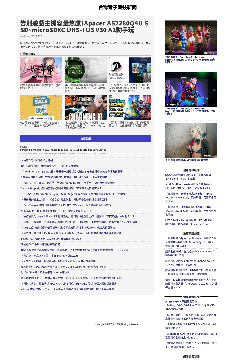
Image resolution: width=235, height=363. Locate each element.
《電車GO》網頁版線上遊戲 (37, 160)
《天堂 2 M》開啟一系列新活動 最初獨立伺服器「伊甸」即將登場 (58, 261)
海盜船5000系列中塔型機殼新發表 (40, 244)
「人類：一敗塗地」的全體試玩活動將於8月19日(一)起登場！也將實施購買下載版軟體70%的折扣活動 (79, 222)
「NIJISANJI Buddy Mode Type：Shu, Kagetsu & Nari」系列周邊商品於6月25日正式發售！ (74, 194)
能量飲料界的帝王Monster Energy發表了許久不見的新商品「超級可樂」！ (190, 262)
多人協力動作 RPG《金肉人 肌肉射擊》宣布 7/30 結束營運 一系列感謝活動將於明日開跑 (71, 278)
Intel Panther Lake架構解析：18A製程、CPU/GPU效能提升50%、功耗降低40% (189, 186)
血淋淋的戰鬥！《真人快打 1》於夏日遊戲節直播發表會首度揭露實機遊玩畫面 (190, 316)
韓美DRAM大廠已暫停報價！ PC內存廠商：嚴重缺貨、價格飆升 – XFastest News (190, 222)
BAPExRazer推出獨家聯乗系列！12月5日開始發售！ (51, 166)
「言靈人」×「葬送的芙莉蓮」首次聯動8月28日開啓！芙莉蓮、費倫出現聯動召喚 (68, 183)
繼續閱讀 (86, 138)
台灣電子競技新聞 (117, 7)
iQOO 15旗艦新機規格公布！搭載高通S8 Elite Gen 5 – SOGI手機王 (188, 176)
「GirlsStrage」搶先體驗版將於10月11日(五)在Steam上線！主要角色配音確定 (66, 205)
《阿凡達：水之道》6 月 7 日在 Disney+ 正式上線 (49, 255)
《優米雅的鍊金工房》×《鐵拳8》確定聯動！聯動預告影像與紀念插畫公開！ (65, 199)
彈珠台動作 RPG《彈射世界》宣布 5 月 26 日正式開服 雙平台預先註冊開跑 (63, 267)
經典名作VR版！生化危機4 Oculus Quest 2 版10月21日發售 (189, 253)
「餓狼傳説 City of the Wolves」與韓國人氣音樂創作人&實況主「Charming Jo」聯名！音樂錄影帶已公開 (190, 242)
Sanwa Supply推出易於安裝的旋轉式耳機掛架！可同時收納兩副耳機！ (61, 188)
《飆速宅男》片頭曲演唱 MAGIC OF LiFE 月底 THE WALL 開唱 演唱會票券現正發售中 (70, 283)
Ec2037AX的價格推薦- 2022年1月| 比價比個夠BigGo (51, 239)
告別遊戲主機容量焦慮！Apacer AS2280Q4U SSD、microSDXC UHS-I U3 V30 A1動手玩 (63, 149)
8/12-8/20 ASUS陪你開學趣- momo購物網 (45, 272)
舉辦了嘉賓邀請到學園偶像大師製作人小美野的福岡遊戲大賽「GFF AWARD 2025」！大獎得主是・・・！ (191, 283)
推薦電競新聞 (27, 54)
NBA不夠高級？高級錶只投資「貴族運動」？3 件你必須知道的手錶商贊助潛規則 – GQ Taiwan (75, 250)
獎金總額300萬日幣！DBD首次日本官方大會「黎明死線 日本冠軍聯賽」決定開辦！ (190, 272)
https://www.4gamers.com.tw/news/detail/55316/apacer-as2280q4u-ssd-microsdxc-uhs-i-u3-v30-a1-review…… (64, 153)
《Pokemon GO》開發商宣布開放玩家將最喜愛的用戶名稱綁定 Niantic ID (191, 335)
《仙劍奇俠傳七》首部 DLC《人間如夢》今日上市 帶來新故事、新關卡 (191, 345)
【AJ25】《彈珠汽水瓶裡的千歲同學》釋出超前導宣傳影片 (190, 326)
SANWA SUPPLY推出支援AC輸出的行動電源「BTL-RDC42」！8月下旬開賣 (64, 177)
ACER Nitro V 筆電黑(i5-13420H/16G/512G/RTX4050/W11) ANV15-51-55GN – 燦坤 (190, 305)
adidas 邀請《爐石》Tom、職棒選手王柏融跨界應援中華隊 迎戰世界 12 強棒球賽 (67, 289)
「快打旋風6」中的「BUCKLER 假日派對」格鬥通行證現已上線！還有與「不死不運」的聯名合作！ (78, 216)
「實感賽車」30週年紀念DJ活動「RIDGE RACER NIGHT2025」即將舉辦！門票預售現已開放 (190, 197)
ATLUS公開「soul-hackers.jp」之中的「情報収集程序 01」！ (56, 211)
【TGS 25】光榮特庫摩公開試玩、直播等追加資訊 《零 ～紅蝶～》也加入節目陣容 (68, 227)
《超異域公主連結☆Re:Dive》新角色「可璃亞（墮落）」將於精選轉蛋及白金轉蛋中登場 (71, 233)
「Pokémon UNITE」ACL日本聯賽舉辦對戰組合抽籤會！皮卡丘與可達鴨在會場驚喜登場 (72, 171)
